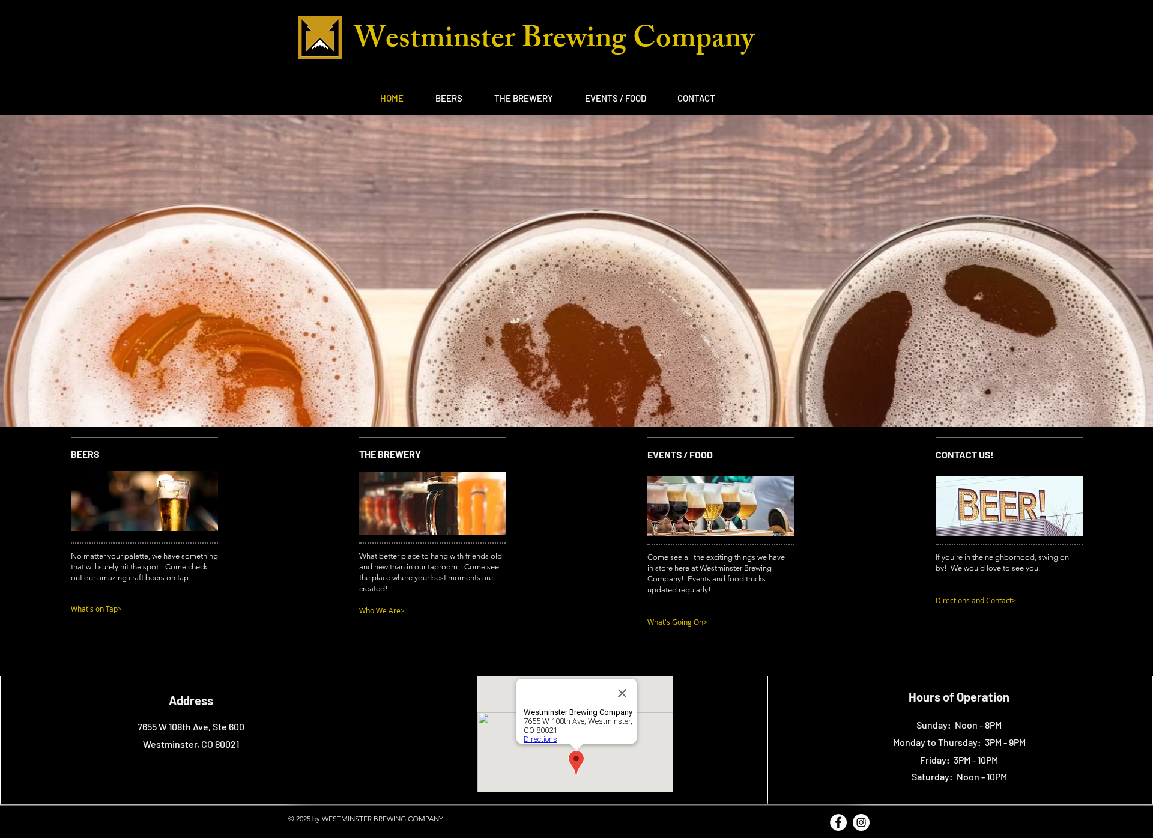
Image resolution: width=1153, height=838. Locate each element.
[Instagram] (861, 822)
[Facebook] (838, 822)
